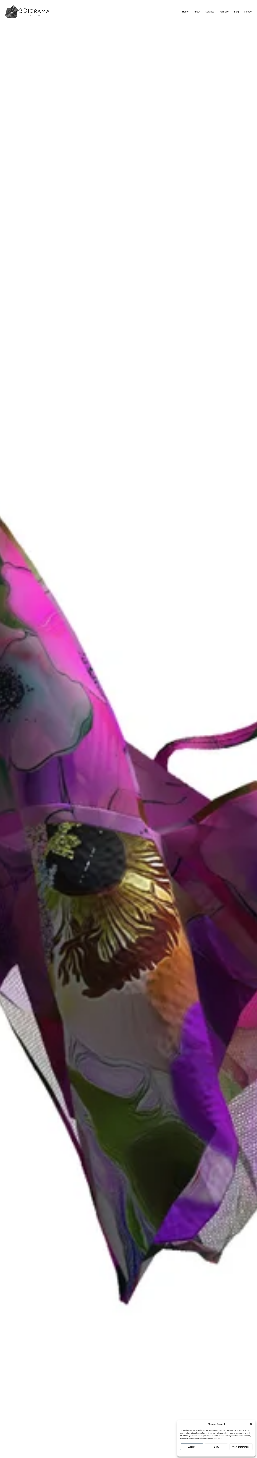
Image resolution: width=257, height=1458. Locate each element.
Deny (216, 1447)
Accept (191, 1447)
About (197, 11)
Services (209, 11)
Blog (236, 11)
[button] (251, 1424)
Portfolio (224, 11)
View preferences (241, 1447)
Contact (248, 11)
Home (185, 11)
